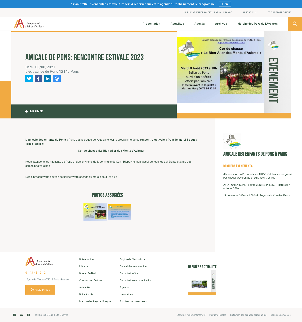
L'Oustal (83, 266)
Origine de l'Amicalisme (133, 259)
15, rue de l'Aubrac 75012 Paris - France (207, 12)
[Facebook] (14, 315)
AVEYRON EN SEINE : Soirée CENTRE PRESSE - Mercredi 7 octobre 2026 (256, 186)
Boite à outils (86, 294)
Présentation (151, 23)
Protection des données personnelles (248, 315)
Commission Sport (130, 273)
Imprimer (36, 111)
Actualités (177, 23)
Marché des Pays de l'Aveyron (258, 23)
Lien (225, 4)
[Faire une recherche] (295, 24)
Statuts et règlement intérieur (191, 315)
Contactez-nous (281, 12)
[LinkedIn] (21, 315)
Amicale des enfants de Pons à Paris (255, 154)
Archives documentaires (133, 301)
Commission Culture (90, 280)
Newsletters (126, 294)
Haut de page (295, 288)
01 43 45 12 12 (250, 12)
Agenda (200, 23)
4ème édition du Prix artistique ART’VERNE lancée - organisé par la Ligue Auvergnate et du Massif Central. (257, 176)
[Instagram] (28, 315)
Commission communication (136, 280)
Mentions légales (217, 315)
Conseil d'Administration (133, 266)
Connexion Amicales (281, 315)
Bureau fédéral (87, 273)
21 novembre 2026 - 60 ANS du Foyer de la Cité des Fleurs (256, 195)
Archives (221, 23)
